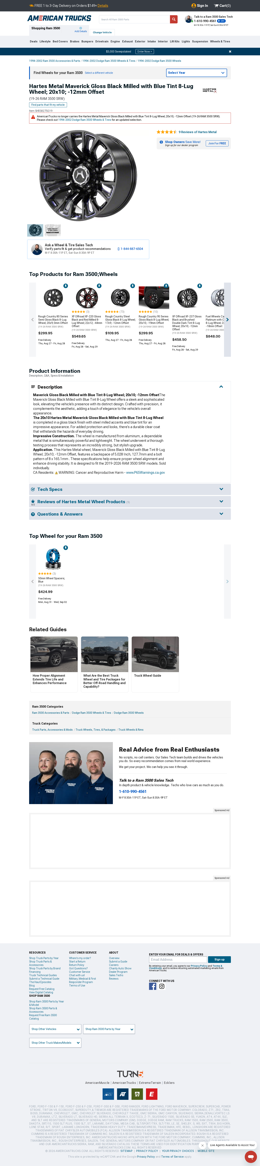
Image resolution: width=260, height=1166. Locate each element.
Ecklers (169, 1083)
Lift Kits (174, 41)
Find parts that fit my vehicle (48, 104)
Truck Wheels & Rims (131, 729)
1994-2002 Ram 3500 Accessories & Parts (54, 60)
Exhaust (127, 41)
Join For (217, 143)
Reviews (113, 978)
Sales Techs (116, 975)
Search (174, 19)
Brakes (74, 41)
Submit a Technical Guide (44, 978)
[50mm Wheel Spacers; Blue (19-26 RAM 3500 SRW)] (53, 559)
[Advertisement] (130, 841)
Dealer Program (118, 971)
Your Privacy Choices (178, 1150)
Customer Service (79, 971)
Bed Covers (60, 41)
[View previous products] (32, 320)
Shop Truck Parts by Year (44, 958)
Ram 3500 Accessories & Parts (50, 712)
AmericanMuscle (97, 1083)
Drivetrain (101, 41)
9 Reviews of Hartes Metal (198, 132)
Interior (163, 41)
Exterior (140, 41)
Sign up (220, 959)
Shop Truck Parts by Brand (45, 968)
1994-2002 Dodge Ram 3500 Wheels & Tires (108, 60)
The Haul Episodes (40, 982)
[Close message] (230, 51)
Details (103, 6)
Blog (32, 985)
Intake (152, 41)
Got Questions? (78, 968)
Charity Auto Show (120, 968)
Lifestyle (45, 41)
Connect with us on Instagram (161, 986)
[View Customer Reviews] (167, 132)
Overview (114, 958)
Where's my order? (80, 958)
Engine (115, 41)
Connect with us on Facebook (152, 986)
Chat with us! (77, 975)
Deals (33, 41)
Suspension (200, 41)
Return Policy (76, 965)
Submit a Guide (118, 961)
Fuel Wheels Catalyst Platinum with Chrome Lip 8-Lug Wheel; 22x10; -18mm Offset (221, 323)
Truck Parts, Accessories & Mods (52, 729)
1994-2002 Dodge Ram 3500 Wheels (159, 60)
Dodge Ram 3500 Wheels (129, 712)
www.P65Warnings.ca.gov (145, 473)
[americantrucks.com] (59, 18)
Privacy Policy (199, 966)
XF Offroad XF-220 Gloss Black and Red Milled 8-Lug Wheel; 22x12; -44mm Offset (87, 323)
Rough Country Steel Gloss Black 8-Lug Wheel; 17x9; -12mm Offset (120, 321)
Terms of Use (77, 985)
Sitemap (126, 1150)
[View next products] (227, 320)
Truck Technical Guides (43, 975)
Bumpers (87, 41)
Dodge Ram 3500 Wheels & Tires (91, 712)
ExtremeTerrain (150, 1083)
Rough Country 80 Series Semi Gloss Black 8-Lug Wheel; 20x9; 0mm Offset (53, 321)
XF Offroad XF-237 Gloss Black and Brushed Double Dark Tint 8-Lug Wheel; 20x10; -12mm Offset (187, 324)
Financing (35, 971)
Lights (186, 41)
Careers (113, 965)
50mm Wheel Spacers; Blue (51, 582)
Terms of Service (172, 1156)
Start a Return (77, 961)
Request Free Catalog (41, 988)
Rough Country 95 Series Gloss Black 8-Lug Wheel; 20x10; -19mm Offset (154, 321)
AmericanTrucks (124, 1083)
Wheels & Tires (220, 41)
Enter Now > (145, 51)
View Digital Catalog (41, 992)
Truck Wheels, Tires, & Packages (96, 729)
